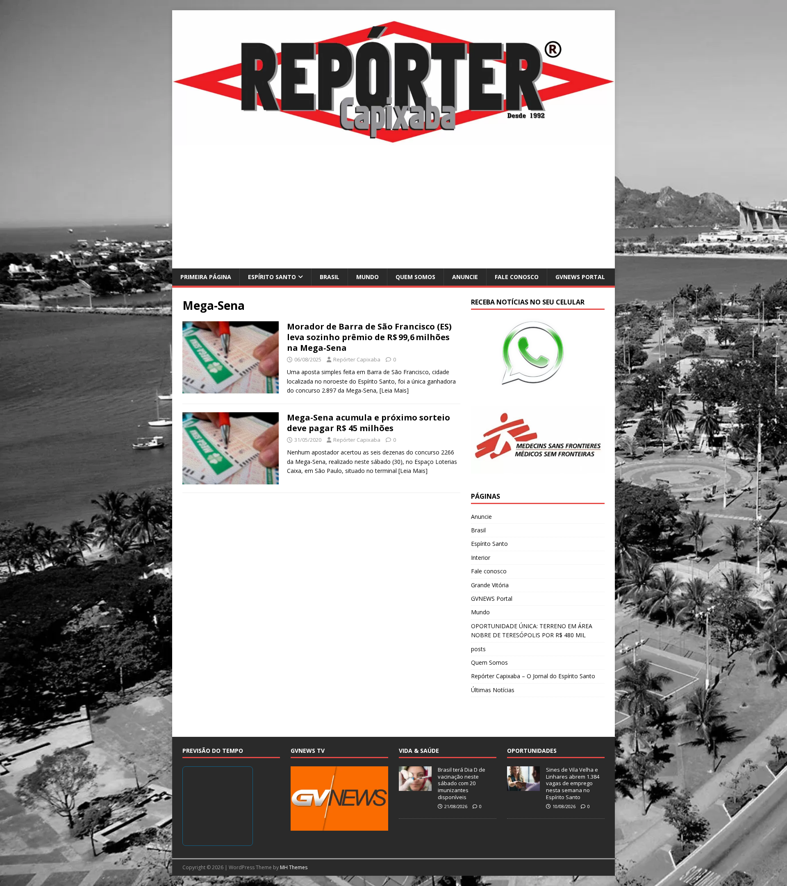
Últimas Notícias (492, 690)
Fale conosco (517, 277)
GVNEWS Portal (580, 277)
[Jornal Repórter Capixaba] (393, 140)
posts (478, 649)
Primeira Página (205, 277)
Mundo (367, 277)
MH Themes (293, 867)
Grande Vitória (490, 585)
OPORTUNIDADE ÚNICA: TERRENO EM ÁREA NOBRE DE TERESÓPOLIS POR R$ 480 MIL (531, 630)
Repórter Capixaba (356, 359)
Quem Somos (415, 277)
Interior (480, 557)
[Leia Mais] (394, 390)
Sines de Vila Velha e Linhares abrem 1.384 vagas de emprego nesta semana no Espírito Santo (572, 783)
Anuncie (465, 277)
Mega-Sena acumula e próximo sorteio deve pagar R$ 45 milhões (368, 423)
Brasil (329, 277)
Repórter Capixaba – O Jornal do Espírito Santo (533, 676)
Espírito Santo (272, 277)
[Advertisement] (393, 207)
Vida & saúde (419, 750)
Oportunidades (532, 750)
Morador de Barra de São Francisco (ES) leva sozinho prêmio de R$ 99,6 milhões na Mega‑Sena (369, 337)
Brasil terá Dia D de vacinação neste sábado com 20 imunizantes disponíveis (461, 783)
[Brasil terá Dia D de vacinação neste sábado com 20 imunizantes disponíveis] (415, 786)
